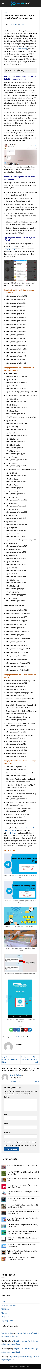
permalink (32, 1037)
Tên (6, 1114)
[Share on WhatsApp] (11, 1030)
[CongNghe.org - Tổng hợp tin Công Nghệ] (20, 4)
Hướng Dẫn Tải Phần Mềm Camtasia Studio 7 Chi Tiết (23, 1239)
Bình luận (8, 1097)
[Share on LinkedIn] (29, 1030)
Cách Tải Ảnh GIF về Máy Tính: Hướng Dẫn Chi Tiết (23, 1179)
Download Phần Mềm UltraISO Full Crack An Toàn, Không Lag (22, 1219)
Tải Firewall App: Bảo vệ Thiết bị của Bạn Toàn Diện (23, 1193)
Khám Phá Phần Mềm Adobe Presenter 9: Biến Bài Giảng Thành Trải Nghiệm (21, 1232)
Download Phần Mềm (8, 1305)
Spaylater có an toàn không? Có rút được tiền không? (9, 1059)
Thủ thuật (4, 1313)
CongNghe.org (11, 833)
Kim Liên (21, 24)
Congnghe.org (9, 249)
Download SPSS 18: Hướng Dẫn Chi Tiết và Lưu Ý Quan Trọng (22, 1186)
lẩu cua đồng (22, 49)
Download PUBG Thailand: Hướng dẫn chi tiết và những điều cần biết (22, 1206)
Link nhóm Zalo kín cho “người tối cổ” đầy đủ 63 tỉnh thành (20, 1334)
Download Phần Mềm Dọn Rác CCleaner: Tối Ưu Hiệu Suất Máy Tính (22, 1259)
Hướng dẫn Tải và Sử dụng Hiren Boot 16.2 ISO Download (22, 1199)
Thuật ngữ (4, 1317)
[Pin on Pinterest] (26, 1030)
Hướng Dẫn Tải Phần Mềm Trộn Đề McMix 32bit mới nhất (22, 1245)
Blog (5, 13)
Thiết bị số (5, 1309)
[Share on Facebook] (15, 1030)
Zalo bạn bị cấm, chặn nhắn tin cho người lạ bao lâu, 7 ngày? (30, 1059)
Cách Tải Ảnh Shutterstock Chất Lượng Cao (22, 1165)
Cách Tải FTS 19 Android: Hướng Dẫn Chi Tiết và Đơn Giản (23, 1173)
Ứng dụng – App (7, 1321)
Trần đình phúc (15, 1075)
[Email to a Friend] (22, 1030)
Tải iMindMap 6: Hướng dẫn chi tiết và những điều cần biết (22, 1226)
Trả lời (37, 1081)
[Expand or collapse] (34, 70)
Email (6, 1123)
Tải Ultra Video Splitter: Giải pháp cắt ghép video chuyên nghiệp (22, 1252)
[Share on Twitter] (18, 1030)
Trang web (7, 1132)
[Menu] (2, 3)
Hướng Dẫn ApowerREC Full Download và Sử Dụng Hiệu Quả (23, 1212)
